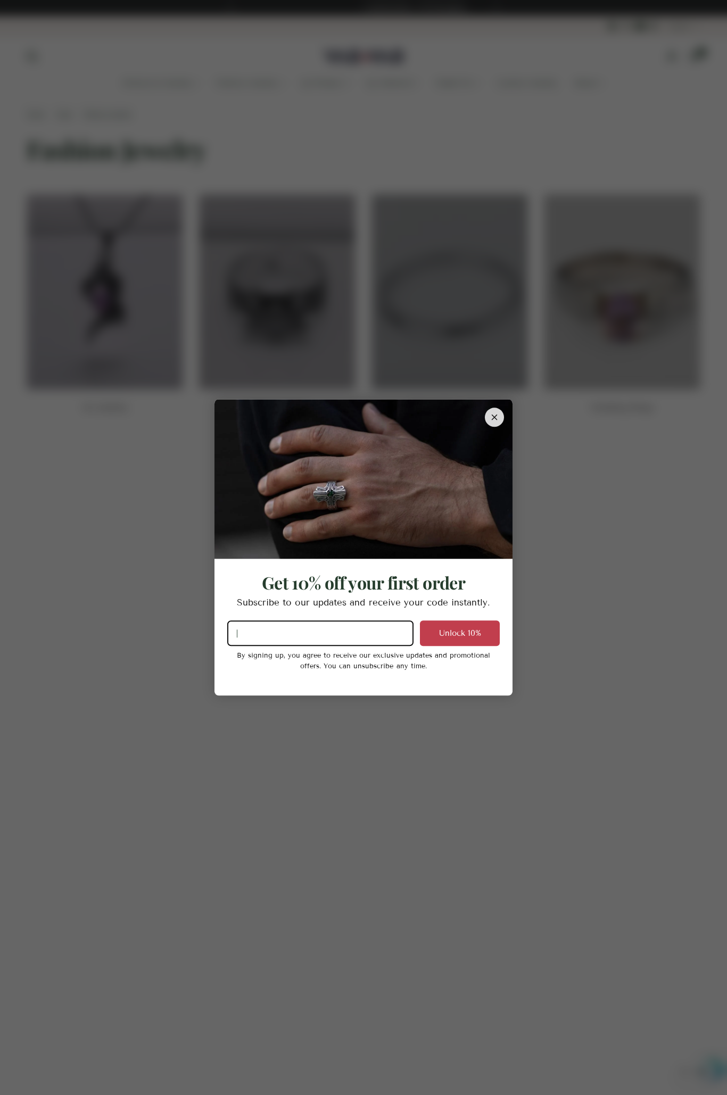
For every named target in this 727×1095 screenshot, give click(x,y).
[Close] (494, 417)
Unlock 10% (460, 633)
